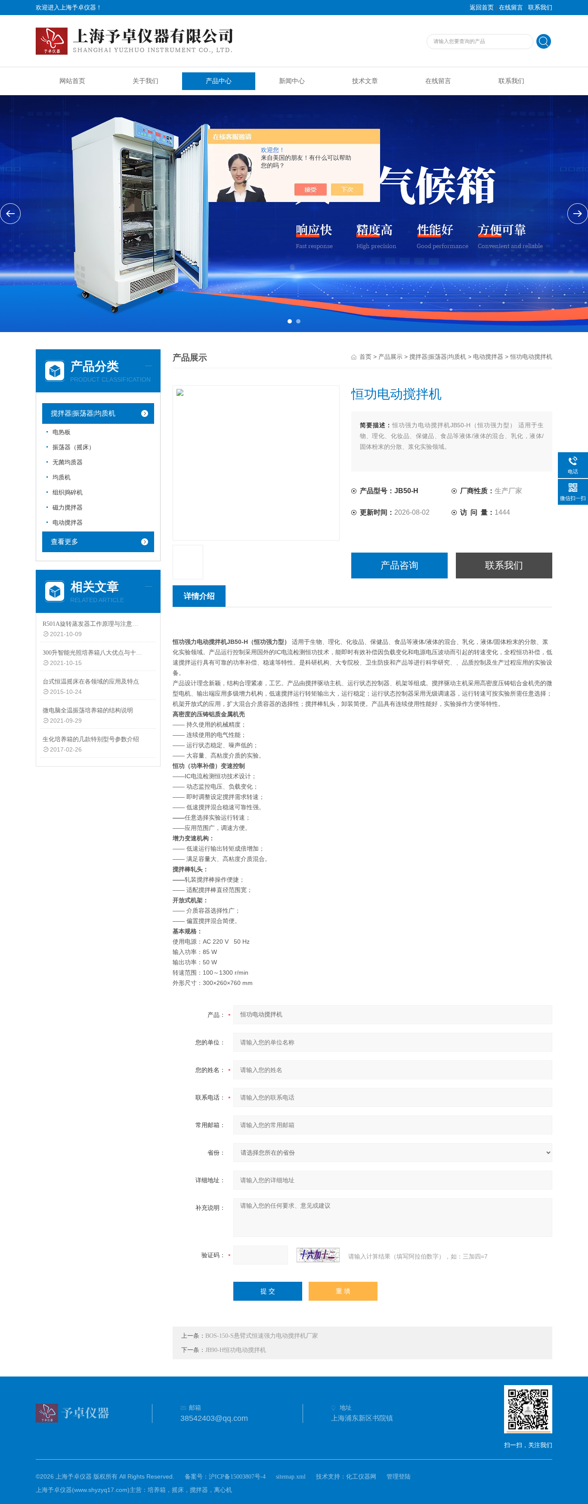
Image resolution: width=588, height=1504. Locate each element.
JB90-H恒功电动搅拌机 (235, 1350)
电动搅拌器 (68, 522)
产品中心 (219, 81)
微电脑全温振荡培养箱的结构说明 (88, 710)
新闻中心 (292, 81)
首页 (365, 357)
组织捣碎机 (68, 492)
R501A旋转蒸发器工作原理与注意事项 (93, 624)
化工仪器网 (361, 1476)
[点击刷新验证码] (318, 1255)
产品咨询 (399, 565)
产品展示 (390, 357)
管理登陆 (399, 1476)
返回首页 (482, 7)
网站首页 (72, 81)
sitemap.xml (291, 1476)
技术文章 (365, 81)
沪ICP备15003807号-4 (237, 1476)
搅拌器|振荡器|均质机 (83, 413)
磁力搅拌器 (68, 507)
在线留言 (511, 7)
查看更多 (64, 541)
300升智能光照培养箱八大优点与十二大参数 (93, 652)
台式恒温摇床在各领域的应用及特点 (91, 681)
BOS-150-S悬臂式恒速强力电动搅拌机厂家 (261, 1336)
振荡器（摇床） (74, 447)
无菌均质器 (68, 462)
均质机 (62, 477)
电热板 (62, 432)
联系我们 (540, 7)
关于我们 (145, 81)
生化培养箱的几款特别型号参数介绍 (91, 739)
